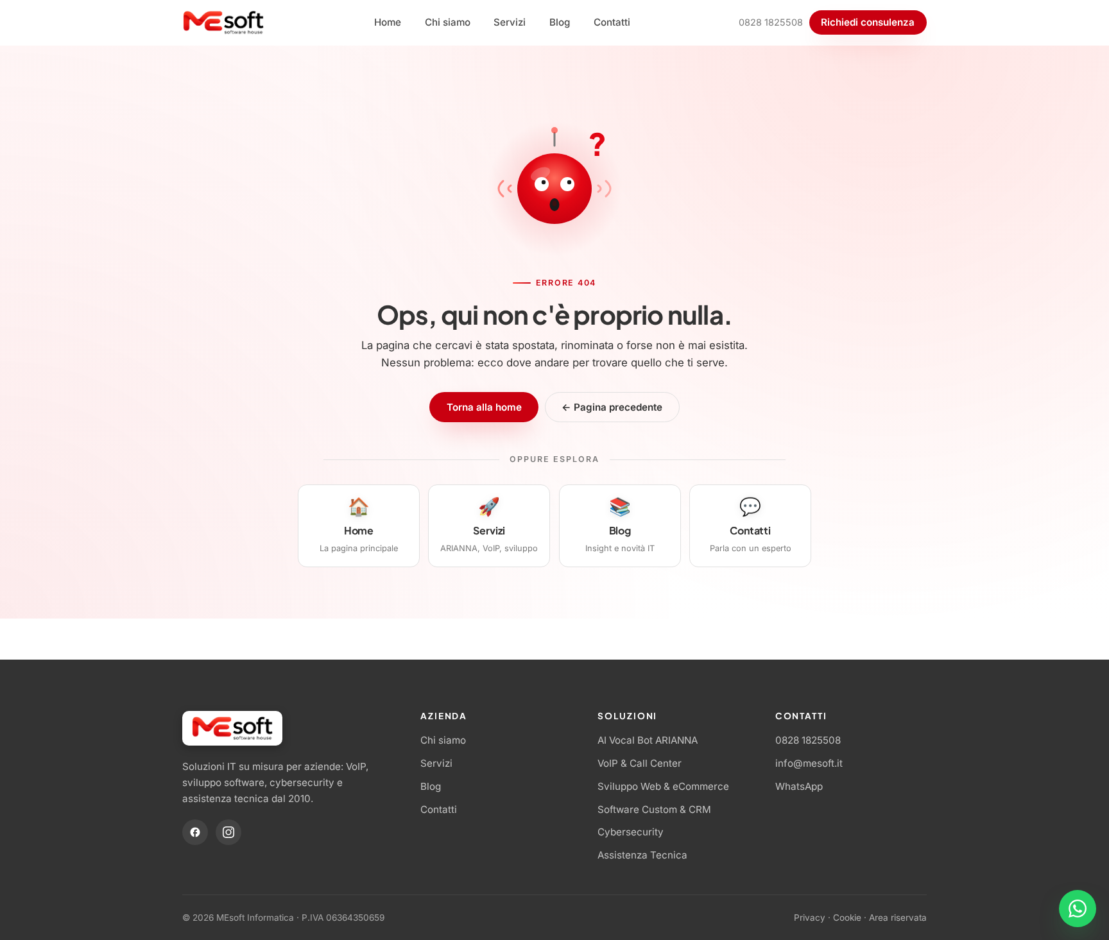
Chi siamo (447, 22)
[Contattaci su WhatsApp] (1077, 908)
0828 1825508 (771, 22)
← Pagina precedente (612, 407)
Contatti (612, 22)
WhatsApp (799, 786)
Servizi (510, 22)
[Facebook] (195, 832)
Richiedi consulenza (868, 22)
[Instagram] (228, 832)
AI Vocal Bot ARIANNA (647, 740)
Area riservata (898, 917)
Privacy (809, 917)
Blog (559, 22)
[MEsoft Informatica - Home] (223, 22)
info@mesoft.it (809, 763)
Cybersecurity (630, 832)
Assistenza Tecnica (642, 855)
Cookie (847, 917)
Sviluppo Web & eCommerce (663, 786)
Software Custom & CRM (654, 809)
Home (387, 22)
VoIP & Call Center (639, 763)
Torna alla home (484, 407)
